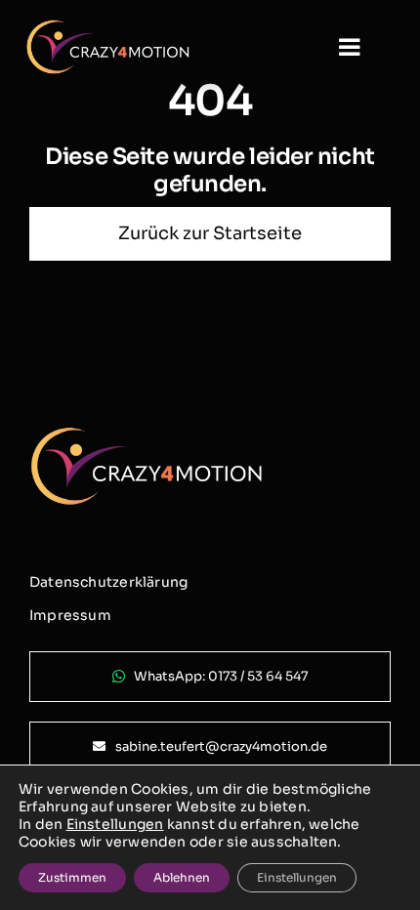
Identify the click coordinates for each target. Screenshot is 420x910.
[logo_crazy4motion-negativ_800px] (107, 27)
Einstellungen (115, 824)
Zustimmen (72, 877)
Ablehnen (181, 877)
